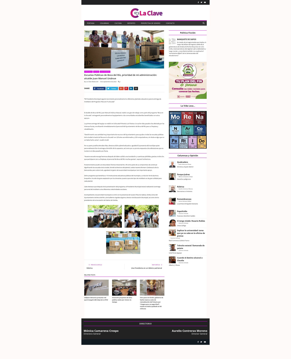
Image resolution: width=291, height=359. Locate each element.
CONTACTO (170, 23)
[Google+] (121, 88)
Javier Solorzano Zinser (185, 164)
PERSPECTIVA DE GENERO (150, 23)
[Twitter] (201, 2)
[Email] (136, 88)
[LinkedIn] (131, 88)
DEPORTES (131, 23)
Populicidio (182, 211)
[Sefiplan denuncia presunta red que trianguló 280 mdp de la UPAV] (96, 288)
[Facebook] (198, 2)
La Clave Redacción (92, 82)
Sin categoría (105, 71)
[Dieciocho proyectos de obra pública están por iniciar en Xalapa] (124, 288)
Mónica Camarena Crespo (186, 176)
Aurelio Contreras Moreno (186, 189)
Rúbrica (90, 268)
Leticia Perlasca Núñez (185, 201)
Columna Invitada (183, 213)
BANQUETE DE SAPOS (186, 39)
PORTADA (90, 23)
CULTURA (118, 23)
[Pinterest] (126, 88)
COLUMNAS (104, 23)
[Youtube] (205, 2)
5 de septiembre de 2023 (108, 82)
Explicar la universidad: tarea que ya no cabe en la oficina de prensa (191, 233)
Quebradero (182, 162)
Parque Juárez (183, 174)
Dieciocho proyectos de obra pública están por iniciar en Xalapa (122, 300)
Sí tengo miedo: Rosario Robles (191, 221)
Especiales (88, 71)
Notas (96, 71)
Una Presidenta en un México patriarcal (146, 268)
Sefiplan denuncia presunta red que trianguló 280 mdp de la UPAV (96, 299)
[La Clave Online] (146, 13)
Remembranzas (184, 199)
